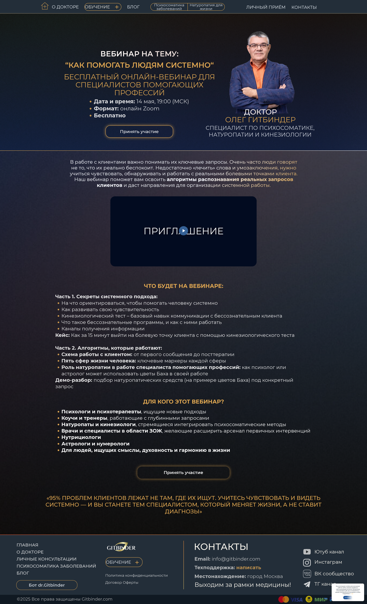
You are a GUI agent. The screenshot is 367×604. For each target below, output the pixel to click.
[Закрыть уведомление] (363, 585)
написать (248, 567)
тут (352, 593)
